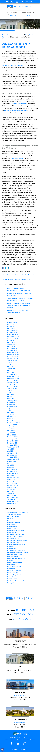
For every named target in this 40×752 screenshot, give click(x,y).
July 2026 (10, 324)
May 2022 (10, 395)
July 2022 (10, 391)
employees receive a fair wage (12, 65)
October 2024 (12, 356)
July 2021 (10, 409)
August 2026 (12, 322)
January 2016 (12, 499)
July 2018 (10, 463)
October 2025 (12, 338)
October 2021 (12, 407)
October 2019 (12, 445)
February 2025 (12, 348)
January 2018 (12, 471)
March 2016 (11, 495)
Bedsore (10, 518)
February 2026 (12, 330)
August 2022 (12, 389)
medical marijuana (18, 158)
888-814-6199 (15, 16)
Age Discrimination (14, 514)
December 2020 (13, 421)
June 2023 (11, 385)
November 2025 (13, 336)
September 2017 (13, 477)
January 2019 (12, 453)
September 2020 (13, 423)
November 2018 (12, 455)
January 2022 (12, 401)
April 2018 (10, 467)
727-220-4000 (27, 16)
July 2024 (10, 362)
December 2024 (13, 352)
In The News (11, 549)
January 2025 (12, 350)
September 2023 (13, 383)
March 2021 (11, 417)
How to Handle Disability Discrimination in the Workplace (18, 289)
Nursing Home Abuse (14, 555)
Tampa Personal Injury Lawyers (13, 35)
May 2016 (10, 491)
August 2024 (12, 360)
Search (22, 1)
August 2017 (11, 479)
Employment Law (13, 543)
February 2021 (12, 419)
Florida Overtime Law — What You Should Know (19, 294)
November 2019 (12, 443)
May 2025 (11, 342)
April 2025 (11, 344)
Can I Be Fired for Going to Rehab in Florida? (18, 275)
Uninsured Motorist (14, 571)
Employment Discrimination (17, 540)
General (10, 547)
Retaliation (11, 565)
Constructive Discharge (15, 530)
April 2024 (11, 368)
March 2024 (11, 370)
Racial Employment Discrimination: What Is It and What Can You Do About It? (19, 305)
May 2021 (10, 413)
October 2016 (12, 483)
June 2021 (10, 411)
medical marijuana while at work (15, 111)
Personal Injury (12, 557)
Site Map (15, 749)
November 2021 (12, 405)
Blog (26, 35)
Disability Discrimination (15, 534)
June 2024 (11, 364)
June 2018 (10, 465)
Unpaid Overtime (13, 573)
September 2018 (13, 459)
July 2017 (10, 481)
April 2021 (10, 415)
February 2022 (12, 399)
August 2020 (12, 425)
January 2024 (12, 374)
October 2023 (12, 380)
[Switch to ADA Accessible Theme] (2, 750)
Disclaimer (24, 749)
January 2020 (12, 439)
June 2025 (11, 340)
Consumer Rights (13, 532)
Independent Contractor (16, 551)
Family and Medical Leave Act (17, 545)
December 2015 (13, 501)
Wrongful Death (13, 583)
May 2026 (11, 328)
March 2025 (11, 346)
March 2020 (11, 435)
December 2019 (13, 441)
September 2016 (13, 485)
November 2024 (13, 354)
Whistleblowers (12, 579)
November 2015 (12, 503)
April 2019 (10, 451)
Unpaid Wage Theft (14, 575)
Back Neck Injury (13, 516)
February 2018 (12, 469)
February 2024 (12, 372)
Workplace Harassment (15, 581)
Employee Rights (13, 538)
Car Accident (12, 526)
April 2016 (10, 493)
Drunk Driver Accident (15, 537)
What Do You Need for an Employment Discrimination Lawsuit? (21, 299)
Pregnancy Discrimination (16, 559)
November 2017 (12, 475)
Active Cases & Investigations (18, 512)
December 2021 (12, 403)
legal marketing (19, 739)
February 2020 (12, 437)
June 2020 (11, 429)
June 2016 (11, 489)
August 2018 (11, 461)
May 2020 (11, 431)
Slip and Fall (11, 569)
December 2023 (13, 376)
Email (17, 1)
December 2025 (13, 334)
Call (12, 1)
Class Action (11, 528)
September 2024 (13, 358)
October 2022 (12, 386)
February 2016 (12, 497)
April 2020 (11, 433)
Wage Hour (11, 577)
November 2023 (13, 378)
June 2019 (11, 449)
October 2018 (12, 457)
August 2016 (11, 487)
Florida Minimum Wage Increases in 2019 (16, 279)
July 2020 (10, 427)
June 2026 (11, 326)
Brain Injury (11, 524)
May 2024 (11, 366)
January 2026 (12, 332)
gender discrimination (19, 104)
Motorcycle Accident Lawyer (17, 553)
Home (7, 1)
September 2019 (13, 447)
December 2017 (13, 473)
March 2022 (11, 397)
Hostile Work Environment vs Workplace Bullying (17, 311)
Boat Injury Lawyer (13, 522)
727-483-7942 (22, 619)
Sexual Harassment (14, 567)
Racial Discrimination (14, 563)
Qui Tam (10, 561)
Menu (31, 1)
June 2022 (11, 393)
